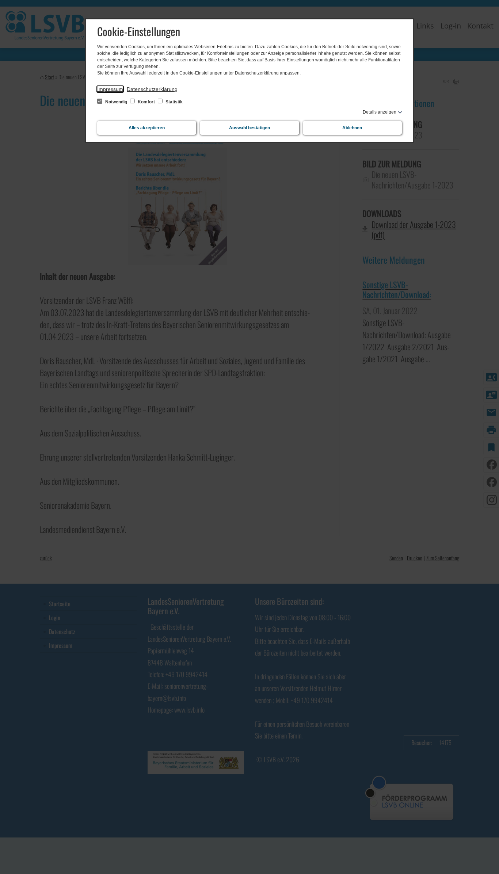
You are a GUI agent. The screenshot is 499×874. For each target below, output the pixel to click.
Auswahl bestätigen (249, 127)
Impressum (110, 89)
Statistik (173, 101)
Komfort (146, 101)
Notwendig (116, 101)
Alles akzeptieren (147, 127)
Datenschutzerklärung (152, 89)
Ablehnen (352, 127)
